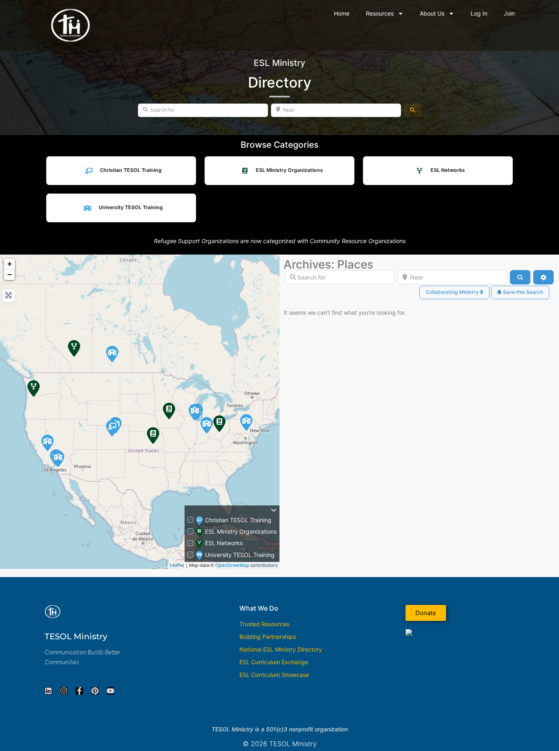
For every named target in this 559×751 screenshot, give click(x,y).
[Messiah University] (246, 422)
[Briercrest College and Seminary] (112, 354)
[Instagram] (64, 691)
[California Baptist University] (58, 459)
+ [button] (9, 263)
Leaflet (177, 565)
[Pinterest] (95, 691)
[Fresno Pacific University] (47, 443)
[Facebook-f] (79, 691)
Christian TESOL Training (131, 170)
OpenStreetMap (232, 565)
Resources (380, 13)
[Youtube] (110, 691)
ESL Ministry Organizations (289, 170)
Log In (479, 13)
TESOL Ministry (76, 636)
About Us (432, 13)
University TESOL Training (131, 207)
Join (509, 13)
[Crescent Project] (153, 435)
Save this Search (522, 292)
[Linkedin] (48, 691)
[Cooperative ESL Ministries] (74, 348)
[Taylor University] (206, 425)
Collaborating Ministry (453, 292)
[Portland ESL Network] (33, 388)
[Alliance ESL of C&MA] (219, 423)
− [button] (9, 274)
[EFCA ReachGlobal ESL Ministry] (169, 411)
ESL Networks (448, 170)
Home (341, 13)
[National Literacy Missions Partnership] (112, 428)
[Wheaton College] (195, 412)
